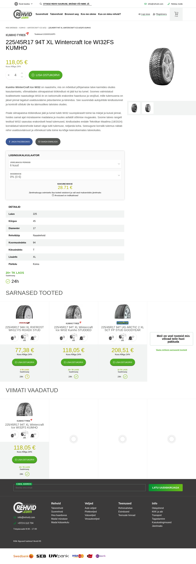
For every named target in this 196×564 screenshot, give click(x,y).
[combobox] (65, 164)
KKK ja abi (157, 511)
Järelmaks (157, 526)
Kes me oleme (88, 14)
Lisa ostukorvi (48, 75)
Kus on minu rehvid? (109, 14)
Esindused (123, 511)
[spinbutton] (16, 75)
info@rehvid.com (155, 4)
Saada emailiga (49, 142)
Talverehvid (56, 14)
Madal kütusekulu (60, 522)
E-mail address (24, 484)
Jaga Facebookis (20, 142)
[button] (22, 73)
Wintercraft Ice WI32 (36, 28)
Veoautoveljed (92, 519)
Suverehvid (42, 14)
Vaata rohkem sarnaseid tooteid (171, 350)
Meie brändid (11, 28)
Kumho (22, 28)
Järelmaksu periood (20, 162)
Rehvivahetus (125, 508)
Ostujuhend (158, 508)
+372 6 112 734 (25, 523)
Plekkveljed (91, 511)
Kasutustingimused (161, 522)
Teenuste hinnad (126, 515)
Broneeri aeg (72, 14)
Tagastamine (158, 519)
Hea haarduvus (59, 515)
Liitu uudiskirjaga (165, 487)
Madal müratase (59, 519)
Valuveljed (90, 515)
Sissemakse (15, 174)
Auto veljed (90, 508)
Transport (157, 515)
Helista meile (177, 4)
